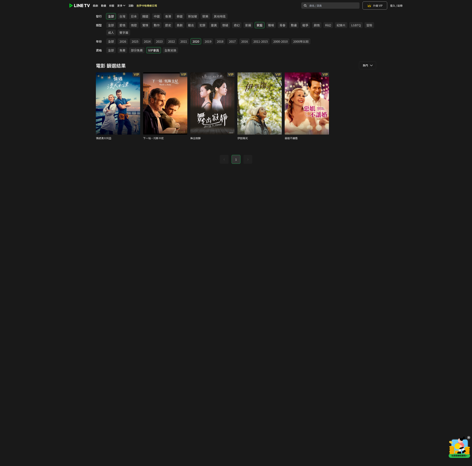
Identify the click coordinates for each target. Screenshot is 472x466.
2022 (171, 41)
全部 (111, 16)
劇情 (317, 25)
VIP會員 (153, 50)
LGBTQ (356, 25)
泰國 (180, 16)
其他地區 (220, 16)
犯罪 (202, 25)
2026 (122, 41)
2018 (220, 41)
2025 (135, 41)
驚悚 (145, 25)
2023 (159, 41)
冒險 (369, 25)
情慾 (134, 25)
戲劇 (95, 5)
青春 (282, 25)
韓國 (145, 16)
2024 (147, 41)
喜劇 (180, 25)
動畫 (103, 5)
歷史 (168, 25)
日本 (134, 16)
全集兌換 (170, 50)
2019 (208, 41)
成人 (111, 32)
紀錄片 (341, 25)
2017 (232, 41)
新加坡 (192, 16)
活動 (130, 5)
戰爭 (305, 25)
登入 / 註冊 (396, 5)
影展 (248, 25)
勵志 (191, 25)
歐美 (205, 16)
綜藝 (111, 5)
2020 (195, 41)
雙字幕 (123, 32)
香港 (168, 16)
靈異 (214, 25)
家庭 (260, 25)
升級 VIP (378, 5)
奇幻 (237, 25)
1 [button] (236, 159)
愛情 (122, 25)
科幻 (328, 25)
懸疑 (225, 25)
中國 (157, 16)
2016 (244, 41)
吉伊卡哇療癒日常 (146, 5)
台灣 (122, 16)
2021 (183, 41)
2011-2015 (260, 41)
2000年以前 (301, 41)
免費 (122, 50)
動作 (157, 25)
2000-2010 (280, 41)
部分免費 (137, 50)
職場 (271, 25)
